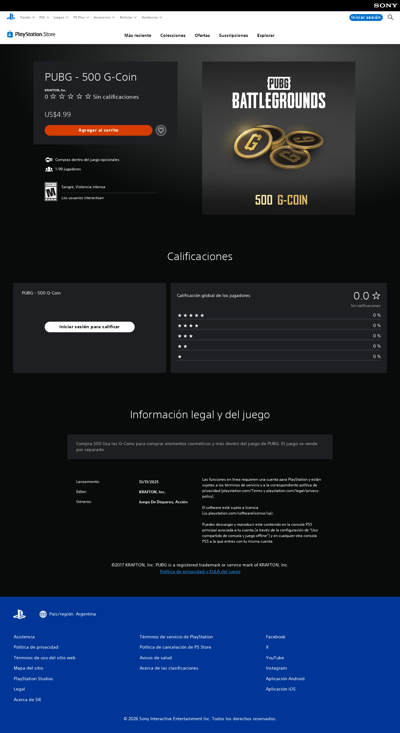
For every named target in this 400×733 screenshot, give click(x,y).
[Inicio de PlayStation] (11, 17)
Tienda (25, 17)
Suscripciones (233, 35)
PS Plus (79, 17)
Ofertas (202, 35)
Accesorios (102, 17)
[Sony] (386, 10)
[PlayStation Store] (32, 34)
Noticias (126, 17)
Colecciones (173, 35)
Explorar (265, 35)
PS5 (42, 17)
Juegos (58, 17)
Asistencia (150, 17)
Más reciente (137, 35)
